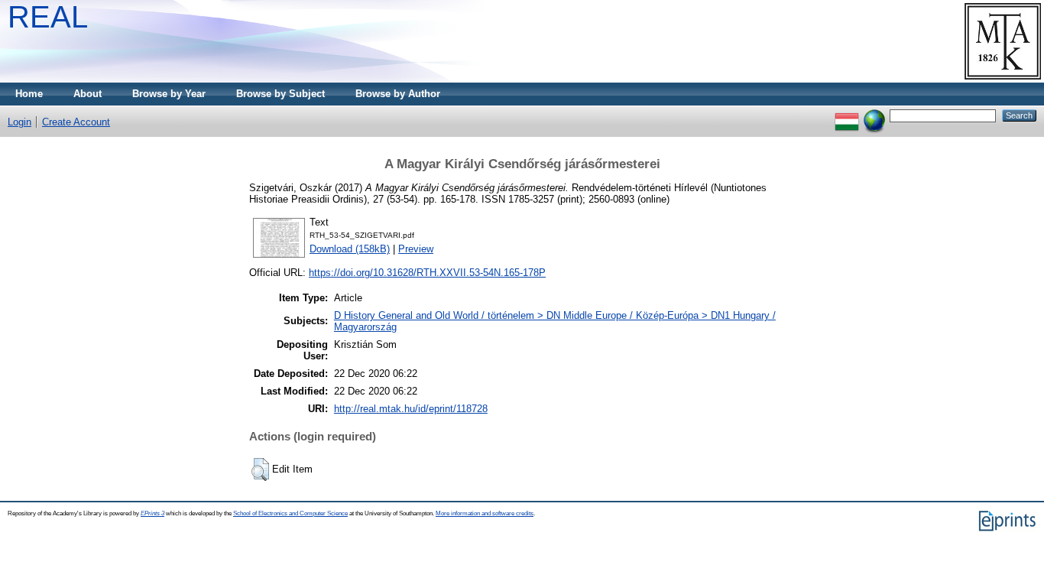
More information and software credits (484, 513)
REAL (48, 17)
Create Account (76, 122)
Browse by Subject (280, 93)
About (87, 93)
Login (19, 122)
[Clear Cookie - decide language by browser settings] (874, 115)
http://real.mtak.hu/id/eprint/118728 (411, 408)
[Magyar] (847, 115)
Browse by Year (169, 93)
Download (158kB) (350, 249)
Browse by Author (397, 93)
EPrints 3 (152, 513)
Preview (415, 249)
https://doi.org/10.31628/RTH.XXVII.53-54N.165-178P (427, 272)
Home (29, 93)
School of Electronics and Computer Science (290, 513)
